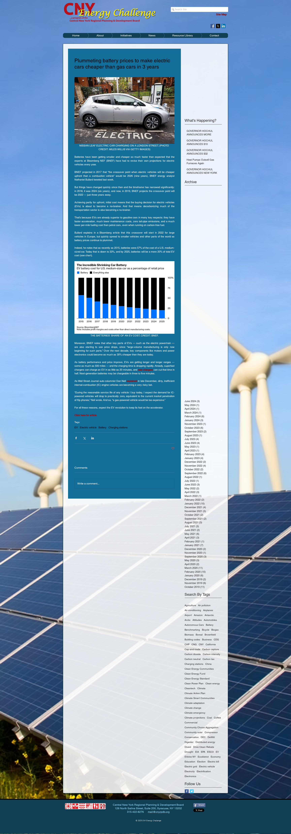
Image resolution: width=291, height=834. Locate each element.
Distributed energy (205, 742)
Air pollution (204, 605)
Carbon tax (208, 659)
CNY (201, 644)
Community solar (194, 732)
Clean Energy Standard (197, 678)
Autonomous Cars (194, 625)
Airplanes (208, 610)
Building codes (192, 639)
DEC (203, 737)
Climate (201, 688)
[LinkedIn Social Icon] (223, 26)
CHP (187, 644)
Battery (102, 427)
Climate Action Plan (195, 693)
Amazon (198, 615)
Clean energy (212, 683)
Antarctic (209, 615)
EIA (197, 751)
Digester (189, 742)
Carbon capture (210, 649)
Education (190, 761)
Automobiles (210, 620)
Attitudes (197, 620)
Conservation (192, 737)
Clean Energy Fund (195, 673)
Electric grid (191, 766)
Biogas (215, 629)
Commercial (191, 722)
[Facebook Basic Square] (187, 791)
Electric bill (213, 761)
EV (76, 427)
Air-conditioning (193, 610)
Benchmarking (192, 629)
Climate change (193, 708)
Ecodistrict (203, 756)
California (211, 644)
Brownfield (210, 634)
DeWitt (211, 737)
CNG (194, 644)
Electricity (190, 771)
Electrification (204, 771)
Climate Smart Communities (200, 698)
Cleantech (190, 688)
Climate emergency (195, 712)
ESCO (210, 751)
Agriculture (190, 605)
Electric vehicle (88, 427)
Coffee (217, 717)
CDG (216, 639)
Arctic (187, 620)
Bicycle (205, 629)
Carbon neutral (193, 659)
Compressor (211, 732)
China (208, 664)
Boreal (199, 634)
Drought (189, 751)
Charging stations (118, 427)
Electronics (190, 776)
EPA (203, 751)
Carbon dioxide (193, 654)
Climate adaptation (195, 703)
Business (207, 639)
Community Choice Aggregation (201, 727)
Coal (209, 717)
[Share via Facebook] (76, 438)
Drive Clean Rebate (203, 747)
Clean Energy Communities (199, 668)
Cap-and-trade (192, 649)
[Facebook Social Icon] (213, 26)
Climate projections (195, 717)
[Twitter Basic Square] (192, 791)
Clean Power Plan (194, 683)
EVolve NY (190, 756)
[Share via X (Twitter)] (84, 438)
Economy (216, 756)
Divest (188, 747)
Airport (188, 615)
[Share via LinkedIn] (92, 438)
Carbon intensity (211, 654)
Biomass (189, 634)
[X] (218, 26)
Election (201, 761)
